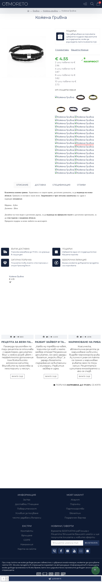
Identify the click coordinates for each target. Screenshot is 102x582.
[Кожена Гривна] (64, 97)
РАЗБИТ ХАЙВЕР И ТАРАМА (51, 342)
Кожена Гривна (16, 276)
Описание (22, 185)
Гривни (36, 11)
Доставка (40, 185)
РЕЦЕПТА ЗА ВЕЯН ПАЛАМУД (17, 342)
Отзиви (81, 185)
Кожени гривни (50, 11)
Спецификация (61, 185)
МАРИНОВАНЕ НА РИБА (85, 342)
